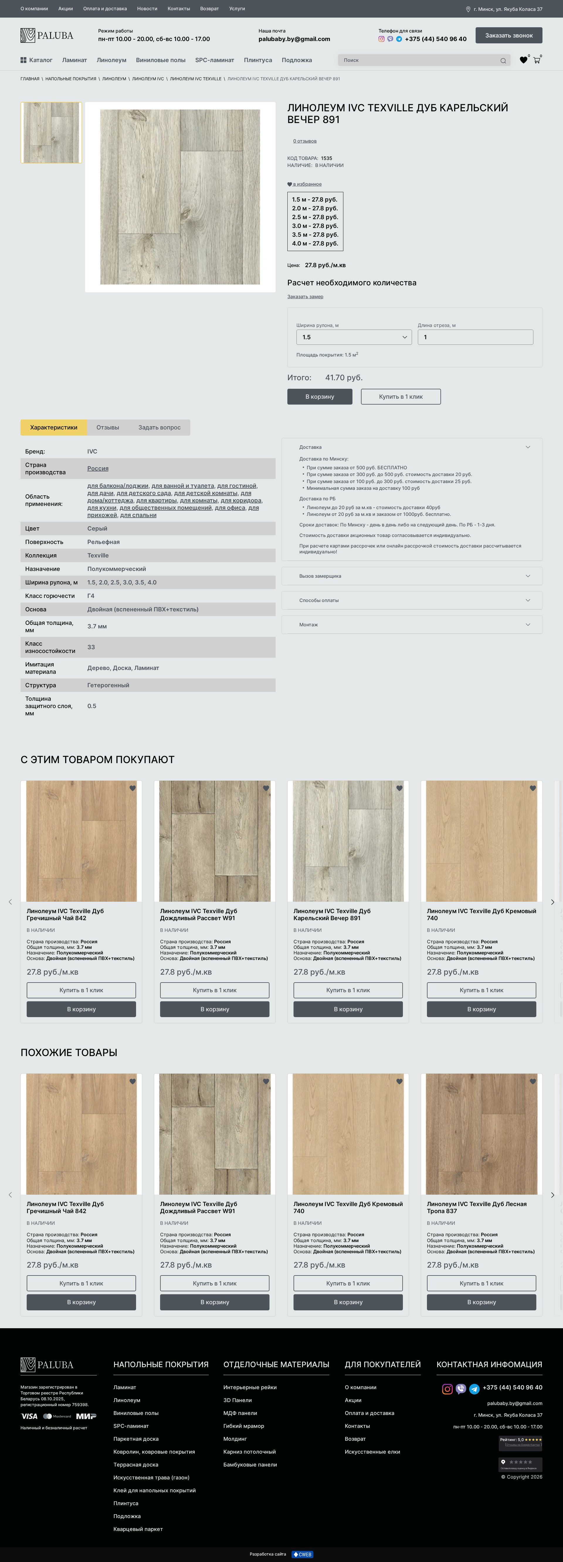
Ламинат (74, 60)
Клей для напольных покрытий (154, 1490)
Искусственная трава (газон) (151, 1477)
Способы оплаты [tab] (319, 600)
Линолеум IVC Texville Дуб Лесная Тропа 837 (477, 1208)
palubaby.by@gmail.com (294, 38)
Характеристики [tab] (53, 427)
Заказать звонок (509, 35)
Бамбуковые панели (250, 1465)
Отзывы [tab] (107, 427)
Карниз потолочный (249, 1452)
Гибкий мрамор (243, 1426)
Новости (147, 8)
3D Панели (237, 1400)
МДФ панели (240, 1413)
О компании (34, 8)
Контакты (179, 8)
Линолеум (111, 60)
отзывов (305, 141)
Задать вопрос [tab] (159, 427)
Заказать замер (305, 296)
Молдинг (235, 1439)
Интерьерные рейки (250, 1387)
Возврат (209, 8)
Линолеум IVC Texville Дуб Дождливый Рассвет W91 (198, 915)
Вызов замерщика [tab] (320, 576)
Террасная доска (135, 1465)
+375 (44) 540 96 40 (436, 38)
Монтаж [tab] (308, 624)
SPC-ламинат (214, 60)
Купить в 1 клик (401, 396)
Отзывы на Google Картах (523, 1444)
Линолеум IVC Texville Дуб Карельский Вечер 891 (332, 915)
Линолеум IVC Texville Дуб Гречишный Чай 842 (65, 915)
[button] (180, 197)
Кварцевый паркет (138, 1529)
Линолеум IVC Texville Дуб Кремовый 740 (481, 915)
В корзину (320, 396)
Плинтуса (258, 60)
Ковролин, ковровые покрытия (154, 1452)
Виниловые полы (161, 60)
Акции (65, 8)
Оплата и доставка (105, 8)
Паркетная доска (136, 1439)
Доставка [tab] (310, 447)
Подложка (297, 60)
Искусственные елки (372, 1452)
